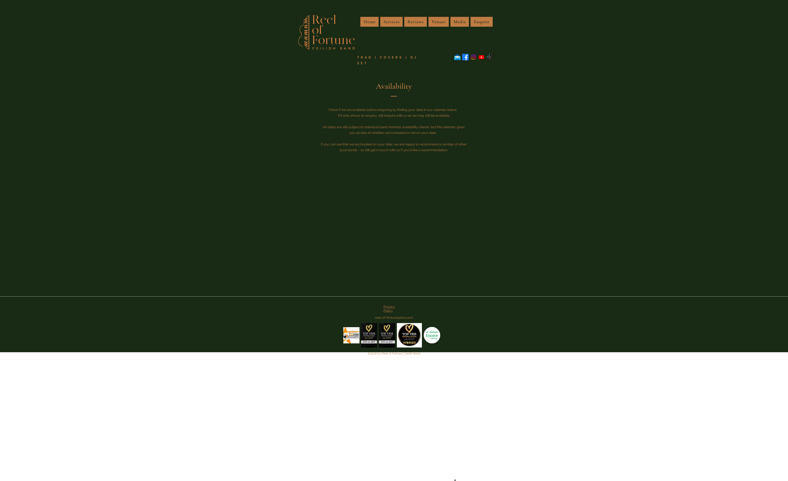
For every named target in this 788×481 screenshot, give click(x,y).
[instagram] (473, 57)
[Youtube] (481, 57)
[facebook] (465, 57)
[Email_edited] (457, 57)
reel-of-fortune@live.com (394, 318)
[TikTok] (489, 57)
